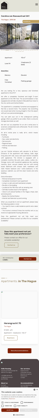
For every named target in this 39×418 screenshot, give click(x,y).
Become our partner (26, 374)
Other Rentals (24, 387)
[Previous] (4, 285)
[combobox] (34, 390)
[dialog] (19, 402)
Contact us (11, 245)
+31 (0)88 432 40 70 (6, 375)
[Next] (8, 285)
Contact (23, 377)
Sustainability (4, 387)
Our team (3, 385)
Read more (10, 338)
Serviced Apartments (26, 385)
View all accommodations (19, 351)
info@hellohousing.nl (7, 377)
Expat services (25, 370)
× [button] (37, 389)
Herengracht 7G (12, 323)
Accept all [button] (10, 410)
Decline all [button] (28, 410)
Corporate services (26, 372)
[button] (19, 415)
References (24, 376)
